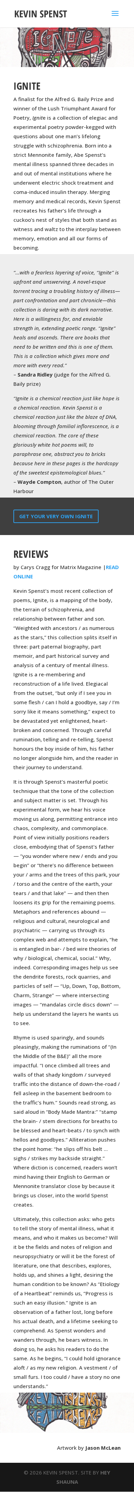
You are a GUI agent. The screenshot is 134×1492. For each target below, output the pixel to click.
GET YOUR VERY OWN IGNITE (56, 516)
